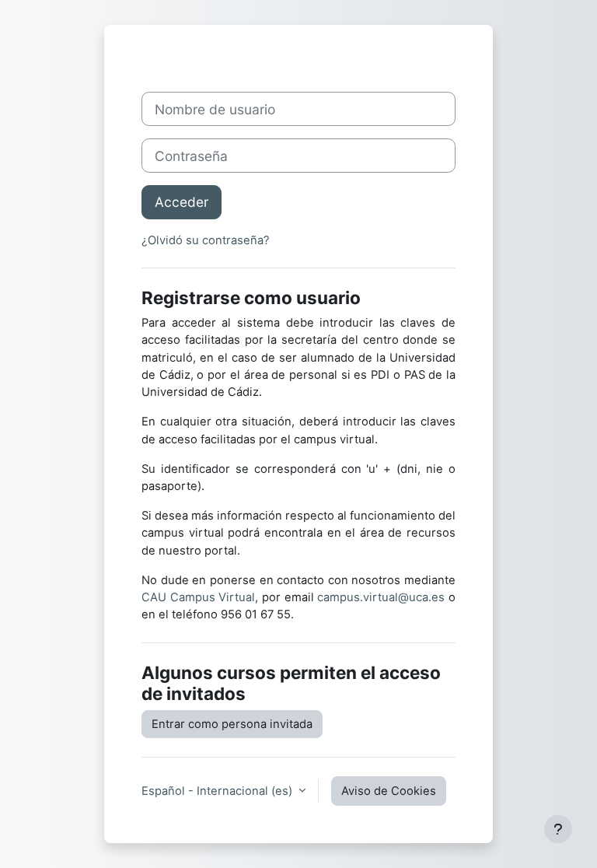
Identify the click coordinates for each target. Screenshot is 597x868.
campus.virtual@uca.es (381, 597)
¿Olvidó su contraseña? (205, 240)
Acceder (181, 202)
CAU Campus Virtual (198, 597)
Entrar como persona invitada (232, 724)
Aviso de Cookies (388, 791)
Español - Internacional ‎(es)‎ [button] (218, 791)
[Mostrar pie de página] (558, 829)
